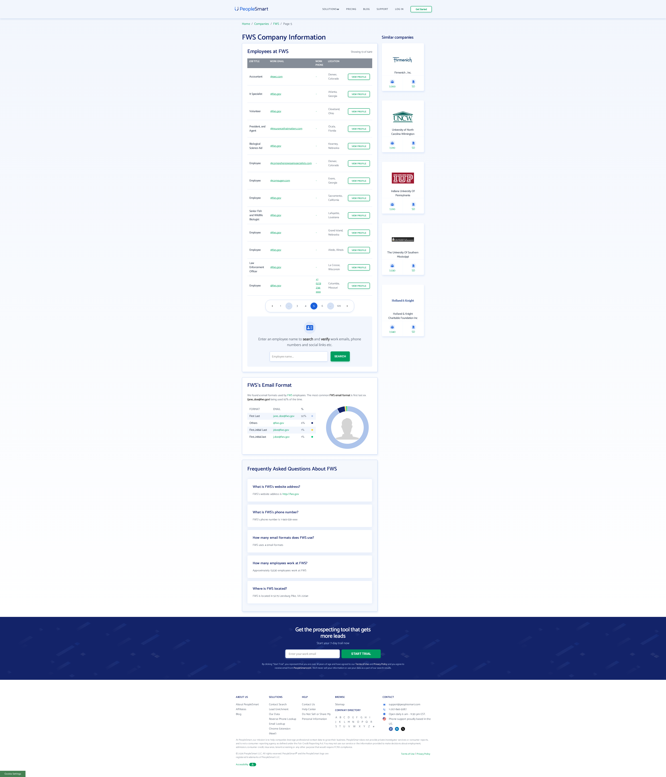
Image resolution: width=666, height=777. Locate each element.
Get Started (421, 9)
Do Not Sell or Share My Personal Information (316, 716)
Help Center (309, 709)
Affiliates (241, 709)
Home (246, 24)
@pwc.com (276, 76)
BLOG (366, 9)
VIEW (359, 77)
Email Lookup (277, 724)
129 (339, 306)
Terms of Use (362, 664)
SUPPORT (382, 9)
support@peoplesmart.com (404, 704)
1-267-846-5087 (398, 709)
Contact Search (278, 704)
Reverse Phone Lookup (282, 719)
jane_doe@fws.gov (283, 416)
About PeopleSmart (247, 704)
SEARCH (340, 356)
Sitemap (339, 704)
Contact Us (308, 704)
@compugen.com (280, 180)
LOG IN (399, 9)
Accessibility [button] (242, 765)
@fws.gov (275, 94)
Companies (261, 24)
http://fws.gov (291, 494)
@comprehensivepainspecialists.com (291, 163)
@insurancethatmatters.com (286, 128)
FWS (276, 24)
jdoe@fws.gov (281, 430)
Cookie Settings (13, 773)
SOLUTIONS (329, 9)
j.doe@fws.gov (281, 437)
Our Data (274, 714)
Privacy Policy (380, 664)
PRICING (351, 9)
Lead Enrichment (279, 709)
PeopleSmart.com (302, 668)
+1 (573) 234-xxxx (318, 285)
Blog (238, 714)
